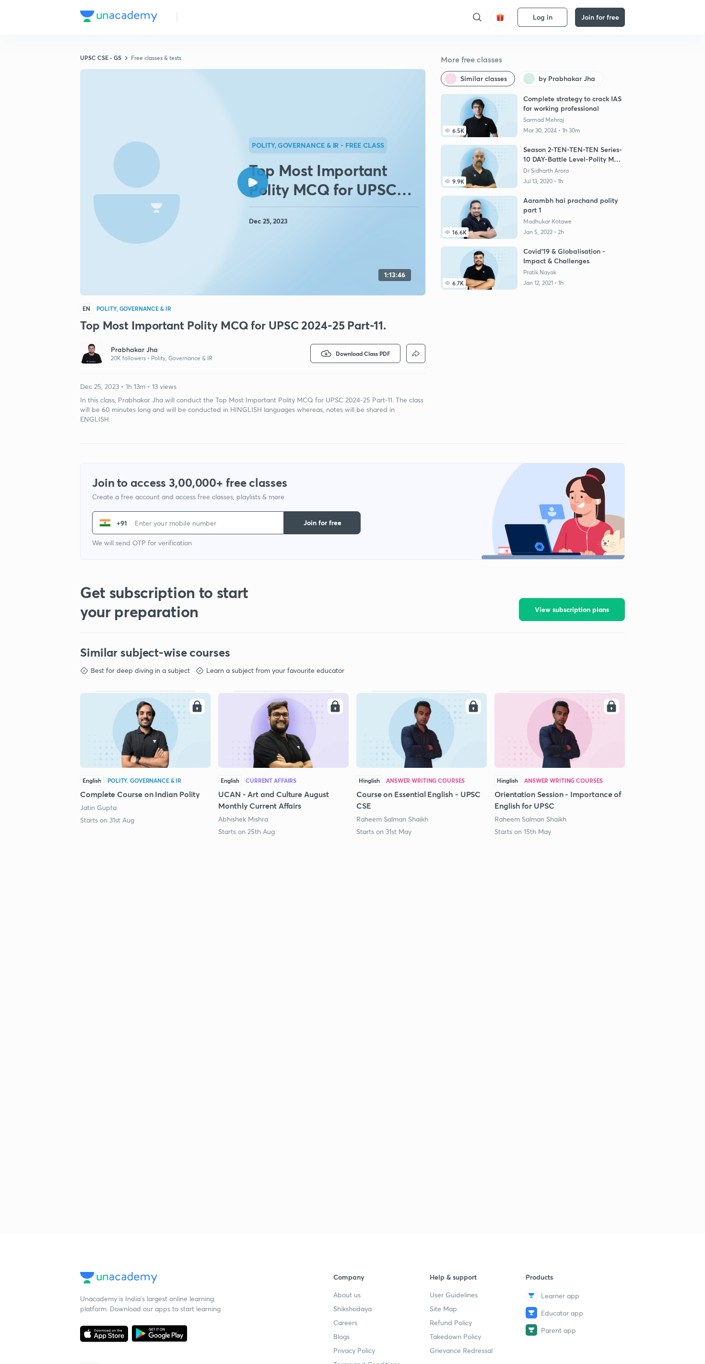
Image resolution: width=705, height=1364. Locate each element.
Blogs (341, 1336)
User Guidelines (454, 1294)
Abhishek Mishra (243, 818)
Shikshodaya (352, 1308)
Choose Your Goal (227, 17)
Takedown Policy (455, 1336)
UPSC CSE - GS (100, 57)
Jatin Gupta (98, 807)
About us (347, 1294)
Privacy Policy (354, 1350)
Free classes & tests (156, 57)
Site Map (443, 1308)
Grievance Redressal (461, 1350)
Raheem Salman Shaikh (392, 818)
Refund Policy (451, 1322)
